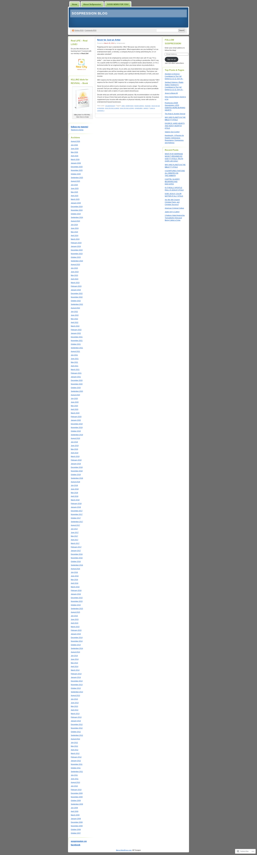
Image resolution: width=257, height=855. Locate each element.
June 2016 (75, 576)
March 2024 (75, 239)
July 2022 (74, 312)
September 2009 (77, 804)
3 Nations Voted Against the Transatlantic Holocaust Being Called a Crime (175, 217)
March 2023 (75, 283)
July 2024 (74, 225)
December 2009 (77, 793)
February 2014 (76, 674)
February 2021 (76, 373)
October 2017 (76, 518)
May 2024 (74, 232)
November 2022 (77, 297)
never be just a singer (127, 108)
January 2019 (76, 464)
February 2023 (76, 286)
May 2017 (74, 536)
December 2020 (77, 380)
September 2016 (77, 565)
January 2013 (76, 721)
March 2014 (75, 670)
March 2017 (75, 543)
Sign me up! (171, 59)
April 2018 (74, 496)
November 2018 (77, 471)
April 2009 (74, 811)
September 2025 (77, 178)
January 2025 (76, 203)
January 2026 (76, 163)
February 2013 (76, 717)
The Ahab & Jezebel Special (175, 114)
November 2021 (77, 341)
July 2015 (74, 616)
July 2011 (74, 775)
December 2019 (77, 424)
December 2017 (77, 511)
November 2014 (77, 641)
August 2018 (75, 482)
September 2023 (77, 261)
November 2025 (77, 170)
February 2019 (76, 460)
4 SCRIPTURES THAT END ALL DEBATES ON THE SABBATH (175, 173)
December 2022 (77, 293)
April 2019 (74, 453)
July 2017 (74, 529)
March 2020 (75, 413)
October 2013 (76, 688)
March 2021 (75, 369)
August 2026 (75, 141)
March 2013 (75, 714)
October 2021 (76, 344)
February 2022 (76, 330)
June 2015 (75, 619)
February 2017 (76, 547)
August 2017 (75, 525)
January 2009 (76, 819)
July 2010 (74, 786)
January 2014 (76, 677)
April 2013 (74, 710)
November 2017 (77, 514)
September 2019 (77, 435)
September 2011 (77, 772)
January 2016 (76, 594)
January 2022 (76, 333)
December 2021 (77, 337)
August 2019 (75, 438)
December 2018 (77, 467)
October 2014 (76, 645)
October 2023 (76, 257)
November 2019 (77, 427)
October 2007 (76, 833)
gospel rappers (139, 106)
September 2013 (77, 692)
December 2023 (77, 250)
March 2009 (75, 815)
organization (139, 108)
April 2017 (74, 540)
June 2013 (75, 703)
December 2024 (77, 207)
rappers (145, 108)
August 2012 (75, 739)
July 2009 (74, 808)
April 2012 (74, 750)
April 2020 (74, 409)
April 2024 (74, 235)
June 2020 (75, 402)
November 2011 (76, 764)
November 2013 (77, 685)
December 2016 (77, 554)
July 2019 (74, 442)
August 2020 (75, 395)
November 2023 (77, 254)
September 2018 (77, 478)
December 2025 (77, 167)
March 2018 (75, 500)
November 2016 (77, 558)
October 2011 (76, 768)
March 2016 (75, 587)
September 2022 (77, 304)
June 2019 (75, 446)
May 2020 (74, 406)
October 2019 (76, 431)
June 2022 (75, 315)
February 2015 (76, 630)
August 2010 (75, 782)
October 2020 (76, 388)
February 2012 (76, 757)
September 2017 (77, 522)
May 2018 (74, 493)
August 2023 (75, 264)
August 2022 (75, 308)
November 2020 (77, 384)
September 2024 (77, 217)
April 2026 (74, 156)
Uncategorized (110, 106)
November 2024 (77, 210)
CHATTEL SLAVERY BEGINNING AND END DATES (172, 181)
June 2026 (75, 149)
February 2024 (76, 243)
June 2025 (75, 188)
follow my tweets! (79, 127)
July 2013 (74, 699)
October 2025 (76, 174)
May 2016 (74, 580)
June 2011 (74, 779)
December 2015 (77, 598)
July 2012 (74, 743)
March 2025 (75, 199)
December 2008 (77, 822)
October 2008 (76, 829)
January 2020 (76, 420)
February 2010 (76, 790)
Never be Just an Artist (108, 40)
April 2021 (74, 366)
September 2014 (77, 648)
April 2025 (74, 196)
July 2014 (74, 656)
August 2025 (75, 181)
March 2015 (75, 627)
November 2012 (77, 728)
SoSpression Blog (90, 13)
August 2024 (75, 221)
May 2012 (74, 746)
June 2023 (75, 272)
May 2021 (74, 362)
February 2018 (76, 503)
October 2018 (76, 475)
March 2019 (75, 456)
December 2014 (77, 638)
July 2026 (74, 145)
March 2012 (75, 753)
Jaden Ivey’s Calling (172, 212)
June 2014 (75, 659)
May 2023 (74, 275)
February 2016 (76, 590)
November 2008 (77, 826)
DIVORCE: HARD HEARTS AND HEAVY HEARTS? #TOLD (175, 125)
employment (129, 106)
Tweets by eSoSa (77, 130)
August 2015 (75, 612)
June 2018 (75, 489)
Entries (79, 30)
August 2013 (75, 695)
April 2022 (74, 322)
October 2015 (76, 605)
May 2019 (74, 449)
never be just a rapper (112, 108)
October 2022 (76, 301)
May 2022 (74, 319)
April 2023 (74, 279)
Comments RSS (90, 30)
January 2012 (76, 761)
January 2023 (76, 290)
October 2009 (76, 800)
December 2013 (77, 681)
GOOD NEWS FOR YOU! (118, 4)
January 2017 (76, 551)
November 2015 (77, 601)
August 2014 (75, 652)
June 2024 (75, 228)
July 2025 (74, 185)
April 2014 (74, 666)
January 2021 (76, 377)
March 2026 (75, 159)
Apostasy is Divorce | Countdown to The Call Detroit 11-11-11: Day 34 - (174, 76)
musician (148, 106)
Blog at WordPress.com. (124, 850)
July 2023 (74, 268)
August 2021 (75, 351)
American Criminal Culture (174, 208)
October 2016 (76, 561)
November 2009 (77, 797)
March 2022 (75, 326)
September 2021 (77, 348)
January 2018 (76, 507)
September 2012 (77, 735)
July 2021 (74, 355)
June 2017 (75, 532)
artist (123, 106)
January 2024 (76, 246)
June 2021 (75, 359)
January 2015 (76, 634)
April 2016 (74, 583)
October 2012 (76, 732)
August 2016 (75, 569)
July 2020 (74, 398)
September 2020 (77, 391)
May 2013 (74, 706)
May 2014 (74, 663)
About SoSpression (92, 4)
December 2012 (77, 724)
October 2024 (76, 214)
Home (74, 4)
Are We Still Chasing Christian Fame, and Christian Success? (172, 202)
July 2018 (74, 485)
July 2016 (74, 572)
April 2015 (74, 623)
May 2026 (74, 152)
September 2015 (77, 609)
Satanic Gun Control (172, 132)
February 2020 (76, 417)
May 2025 (74, 192)
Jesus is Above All (171, 93)
